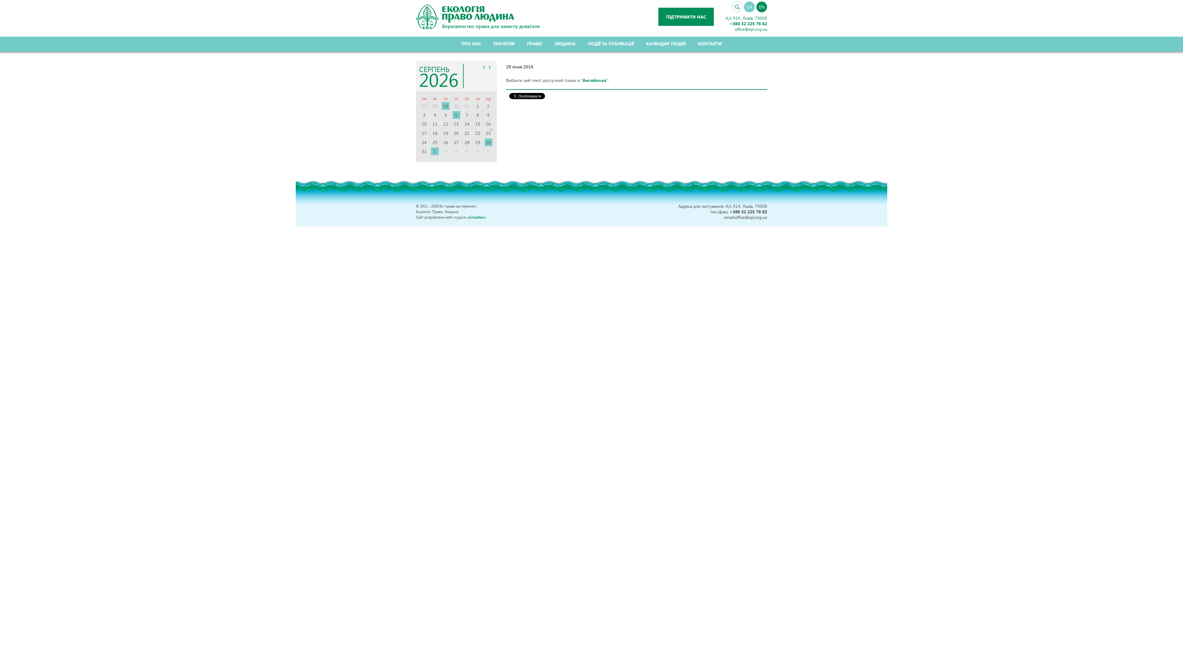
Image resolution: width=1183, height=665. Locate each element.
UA (749, 7)
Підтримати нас (686, 17)
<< (484, 67)
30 (488, 142)
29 (445, 106)
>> (489, 67)
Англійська (594, 80)
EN (761, 7)
